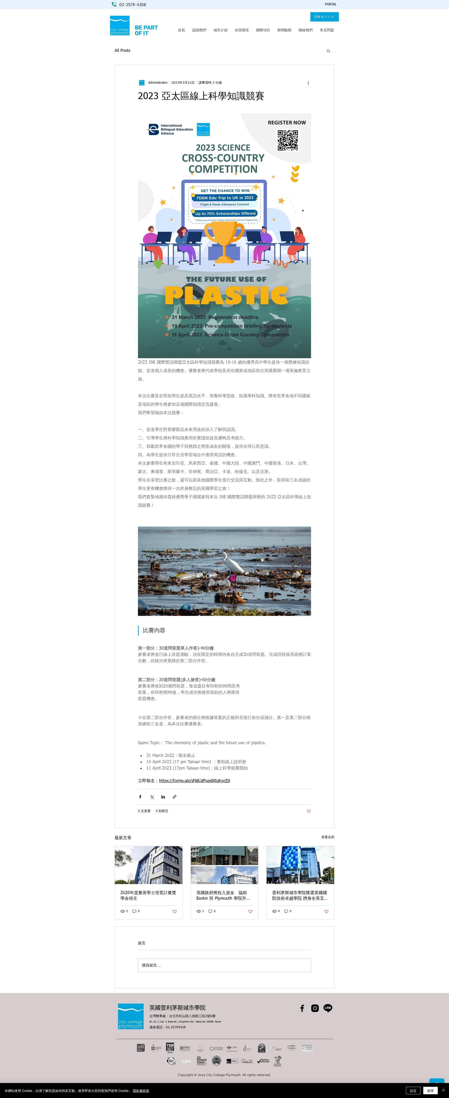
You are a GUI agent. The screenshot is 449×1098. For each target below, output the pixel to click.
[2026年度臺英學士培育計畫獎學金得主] (148, 865)
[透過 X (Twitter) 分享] (151, 797)
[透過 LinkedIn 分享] (163, 797)
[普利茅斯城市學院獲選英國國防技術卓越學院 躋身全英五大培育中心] (300, 865)
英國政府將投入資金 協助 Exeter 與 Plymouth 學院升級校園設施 (223, 896)
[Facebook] (302, 1008)
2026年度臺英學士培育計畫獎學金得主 (148, 896)
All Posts (122, 51)
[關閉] (443, 1090)
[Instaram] (315, 1008)
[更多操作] (308, 83)
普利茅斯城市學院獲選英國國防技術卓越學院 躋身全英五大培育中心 (300, 896)
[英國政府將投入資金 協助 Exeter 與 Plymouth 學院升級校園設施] (224, 865)
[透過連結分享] (174, 797)
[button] (328, 51)
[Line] (328, 1008)
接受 (430, 1090)
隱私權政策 (141, 1090)
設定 (413, 1090)
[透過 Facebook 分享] (140, 797)
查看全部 (327, 837)
